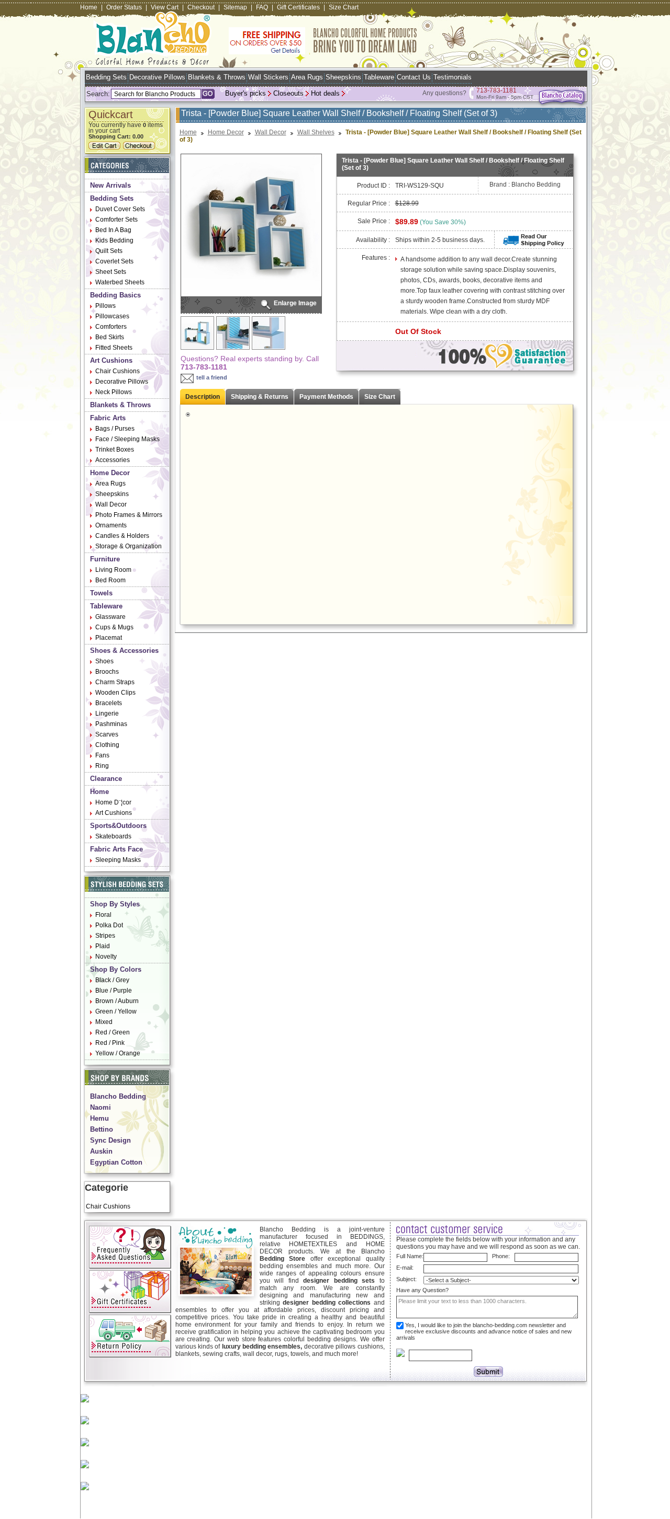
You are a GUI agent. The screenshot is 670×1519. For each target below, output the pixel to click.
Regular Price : (369, 203)
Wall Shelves (315, 132)
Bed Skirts (109, 337)
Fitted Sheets (113, 347)
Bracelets (108, 703)
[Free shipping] (323, 52)
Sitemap (235, 7)
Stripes (105, 935)
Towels (101, 593)
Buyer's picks (245, 93)
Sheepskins (343, 77)
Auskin (101, 1151)
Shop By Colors (115, 969)
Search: (98, 94)
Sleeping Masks (118, 860)
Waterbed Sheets (119, 282)
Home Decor (110, 473)
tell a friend (211, 377)
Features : (376, 257)
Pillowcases (112, 316)
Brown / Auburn (117, 1001)
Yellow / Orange (117, 1053)
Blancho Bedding (118, 1096)
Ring (102, 765)
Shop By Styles (115, 904)
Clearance (106, 778)
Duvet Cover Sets (120, 209)
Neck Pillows (113, 392)
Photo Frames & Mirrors (128, 515)
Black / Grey (112, 980)
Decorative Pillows (157, 77)
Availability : (373, 240)
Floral (103, 914)
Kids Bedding (114, 240)
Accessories (112, 460)
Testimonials (452, 77)
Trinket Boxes (114, 449)
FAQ (262, 7)
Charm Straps (115, 682)
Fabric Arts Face (116, 849)
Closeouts (288, 93)
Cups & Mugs (114, 627)
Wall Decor (111, 504)
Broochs (107, 671)
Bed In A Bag (113, 230)
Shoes (104, 661)
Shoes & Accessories (124, 650)
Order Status (124, 7)
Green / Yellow (116, 1011)
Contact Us (414, 77)
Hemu (99, 1118)
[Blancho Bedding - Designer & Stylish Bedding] (152, 62)
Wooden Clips (115, 692)
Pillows (105, 305)
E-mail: (405, 1267)
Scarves (106, 734)
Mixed (104, 1022)
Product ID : (373, 185)
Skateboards (113, 836)
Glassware (110, 616)
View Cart (164, 7)
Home (88, 7)
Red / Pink (110, 1042)
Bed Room (110, 580)
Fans (102, 755)
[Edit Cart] (105, 147)
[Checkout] (140, 147)
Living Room (113, 569)
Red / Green (112, 1032)
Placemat (108, 637)
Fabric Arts (108, 418)
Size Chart (344, 7)
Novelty (106, 956)
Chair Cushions (117, 371)
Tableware (379, 77)
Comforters (111, 326)
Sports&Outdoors (118, 826)
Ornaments (111, 525)
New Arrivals (110, 185)
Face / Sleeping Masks (127, 439)
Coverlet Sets (114, 261)
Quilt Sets (108, 251)
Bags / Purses (115, 428)
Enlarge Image (295, 303)
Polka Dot (109, 925)
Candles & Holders (122, 535)
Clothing (107, 745)
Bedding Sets (106, 77)
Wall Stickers (268, 77)
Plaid (102, 946)
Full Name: (409, 1256)
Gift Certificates (298, 7)
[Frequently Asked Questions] (130, 1266)
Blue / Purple (113, 990)
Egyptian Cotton (116, 1162)
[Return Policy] (130, 1355)
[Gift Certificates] (130, 1311)
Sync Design (110, 1140)
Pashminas (111, 724)
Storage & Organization (128, 546)
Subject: (406, 1279)
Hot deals (325, 93)
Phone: (501, 1256)
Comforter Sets (116, 219)
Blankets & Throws (216, 77)
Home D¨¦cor (113, 802)
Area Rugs (307, 77)
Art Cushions (111, 360)
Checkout (201, 7)
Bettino (101, 1129)
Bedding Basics (115, 295)
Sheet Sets (110, 271)
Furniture (105, 559)
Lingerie (107, 713)
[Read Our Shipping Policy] (533, 244)
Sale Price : (374, 221)
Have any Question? (422, 1290)
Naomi (100, 1107)
